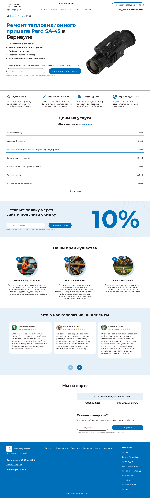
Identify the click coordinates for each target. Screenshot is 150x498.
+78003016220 (66, 3)
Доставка (87, 448)
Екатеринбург (129, 485)
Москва (125, 452)
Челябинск (127, 480)
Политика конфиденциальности (75, 493)
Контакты (88, 9)
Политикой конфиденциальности (42, 75)
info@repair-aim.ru (127, 403)
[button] (79, 367)
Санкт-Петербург (130, 457)
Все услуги (75, 191)
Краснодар (127, 462)
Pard (21, 16)
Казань (125, 489)
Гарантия (75, 448)
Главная (13, 16)
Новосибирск (129, 475)
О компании (66, 9)
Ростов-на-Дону (130, 466)
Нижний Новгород (131, 471)
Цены (78, 9)
